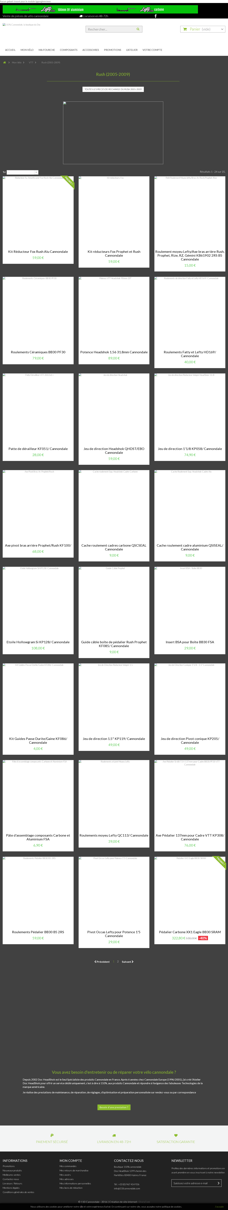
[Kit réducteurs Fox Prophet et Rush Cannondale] (114, 211)
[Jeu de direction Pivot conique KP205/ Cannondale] (189, 698)
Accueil (10, 49)
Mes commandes (68, 1166)
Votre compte (152, 49)
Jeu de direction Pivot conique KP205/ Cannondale (190, 740)
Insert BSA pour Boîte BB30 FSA (190, 642)
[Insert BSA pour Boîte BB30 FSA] (189, 602)
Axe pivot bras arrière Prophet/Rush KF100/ (38, 545)
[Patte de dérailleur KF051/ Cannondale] (38, 408)
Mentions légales (11, 1187)
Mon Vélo (27, 49)
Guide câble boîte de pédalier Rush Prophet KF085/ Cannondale (114, 644)
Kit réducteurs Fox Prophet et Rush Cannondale (114, 253)
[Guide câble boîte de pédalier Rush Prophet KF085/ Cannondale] (114, 602)
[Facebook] (154, 16)
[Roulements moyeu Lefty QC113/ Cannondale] (114, 795)
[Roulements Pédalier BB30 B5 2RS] (38, 892)
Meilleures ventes (12, 1174)
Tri (4, 172)
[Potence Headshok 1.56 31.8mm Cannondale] (114, 312)
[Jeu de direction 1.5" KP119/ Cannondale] (114, 698)
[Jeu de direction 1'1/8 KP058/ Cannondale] (189, 408)
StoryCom (144, 1201)
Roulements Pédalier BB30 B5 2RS (38, 932)
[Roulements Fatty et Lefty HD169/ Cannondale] (189, 312)
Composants (68, 49)
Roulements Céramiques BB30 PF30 (38, 352)
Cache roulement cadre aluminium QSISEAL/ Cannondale (190, 547)
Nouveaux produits (12, 1170)
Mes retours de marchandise (74, 1170)
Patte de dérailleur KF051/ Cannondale (38, 449)
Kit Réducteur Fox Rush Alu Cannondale (38, 251)
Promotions (112, 49)
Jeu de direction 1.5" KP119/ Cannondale (114, 739)
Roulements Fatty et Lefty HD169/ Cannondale (190, 354)
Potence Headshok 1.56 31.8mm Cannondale (114, 352)
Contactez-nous (11, 1179)
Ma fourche (47, 49)
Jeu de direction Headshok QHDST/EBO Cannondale (114, 450)
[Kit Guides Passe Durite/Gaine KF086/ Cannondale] (38, 698)
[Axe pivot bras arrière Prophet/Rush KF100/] (38, 505)
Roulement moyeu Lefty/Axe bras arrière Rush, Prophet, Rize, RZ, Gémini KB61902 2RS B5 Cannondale (189, 255)
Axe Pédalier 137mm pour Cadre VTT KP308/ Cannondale (190, 837)
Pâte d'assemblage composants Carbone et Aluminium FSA (38, 837)
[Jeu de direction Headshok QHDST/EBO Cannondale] (114, 408)
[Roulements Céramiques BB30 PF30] (38, 312)
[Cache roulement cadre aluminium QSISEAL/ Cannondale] (189, 505)
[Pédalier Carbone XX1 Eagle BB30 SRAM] (189, 892)
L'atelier (132, 49)
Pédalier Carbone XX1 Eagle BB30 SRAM (190, 932)
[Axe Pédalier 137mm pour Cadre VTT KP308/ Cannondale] (189, 795)
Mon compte (71, 1161)
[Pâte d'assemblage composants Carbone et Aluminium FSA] (38, 795)
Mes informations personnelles (75, 1183)
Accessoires (90, 49)
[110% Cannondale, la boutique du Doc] (38, 31)
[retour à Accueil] (6, 62)
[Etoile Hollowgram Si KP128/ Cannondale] (38, 602)
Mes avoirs (65, 1174)
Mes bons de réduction (71, 1187)
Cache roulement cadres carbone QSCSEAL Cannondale (113, 547)
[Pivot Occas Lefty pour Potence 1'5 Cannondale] (114, 892)
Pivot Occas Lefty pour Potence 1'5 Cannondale (114, 934)
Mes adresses (67, 1179)
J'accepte (219, 1206)
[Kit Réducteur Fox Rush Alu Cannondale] (38, 211)
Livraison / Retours (12, 1183)
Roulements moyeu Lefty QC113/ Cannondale (113, 835)
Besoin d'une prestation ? (114, 1107)
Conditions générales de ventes (18, 1192)
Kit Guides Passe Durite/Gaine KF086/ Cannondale (38, 740)
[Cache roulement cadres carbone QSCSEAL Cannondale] (114, 505)
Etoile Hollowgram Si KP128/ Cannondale (38, 642)
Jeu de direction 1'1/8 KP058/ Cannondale (190, 449)
